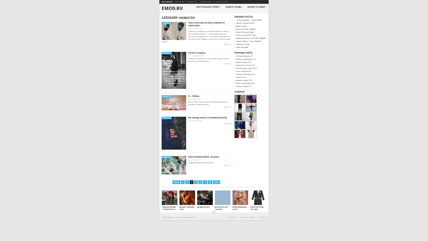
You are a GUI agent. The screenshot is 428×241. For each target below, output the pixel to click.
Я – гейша (193, 96)
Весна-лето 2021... (222, 2)
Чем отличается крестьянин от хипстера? (206, 24)
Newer (176, 182)
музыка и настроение (244, 74)
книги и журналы (242, 71)
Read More (227, 44)
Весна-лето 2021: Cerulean (245, 29)
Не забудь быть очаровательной (207, 117)
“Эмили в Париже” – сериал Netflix (248, 20)
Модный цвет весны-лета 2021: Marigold (251, 38)
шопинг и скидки (256, 7)
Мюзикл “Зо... (193, 2)
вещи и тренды (234, 7)
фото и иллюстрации (244, 83)
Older (216, 182)
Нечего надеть (197, 53)
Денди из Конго (241, 26)
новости (239, 77)
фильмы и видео (242, 80)
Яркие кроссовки (242, 47)
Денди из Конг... (207, 2)
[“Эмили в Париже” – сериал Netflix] (169, 197)
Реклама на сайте (247, 217)
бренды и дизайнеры (244, 59)
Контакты (262, 217)
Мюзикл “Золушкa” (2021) (245, 23)
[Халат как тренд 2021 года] (258, 197)
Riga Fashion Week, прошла (203, 157)
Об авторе (232, 217)
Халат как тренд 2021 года (246, 35)
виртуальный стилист (208, 7)
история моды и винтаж (244, 68)
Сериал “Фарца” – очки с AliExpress (249, 41)
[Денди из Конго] (205, 197)
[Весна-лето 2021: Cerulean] (222, 197)
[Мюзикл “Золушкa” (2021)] (187, 197)
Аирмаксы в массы (243, 44)
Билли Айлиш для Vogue (245, 32)
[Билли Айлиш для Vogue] (240, 197)
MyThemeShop (189, 217)
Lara (189, 28)
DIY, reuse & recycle (243, 56)
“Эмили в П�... (179, 2)
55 (210, 182)
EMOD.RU (172, 8)
